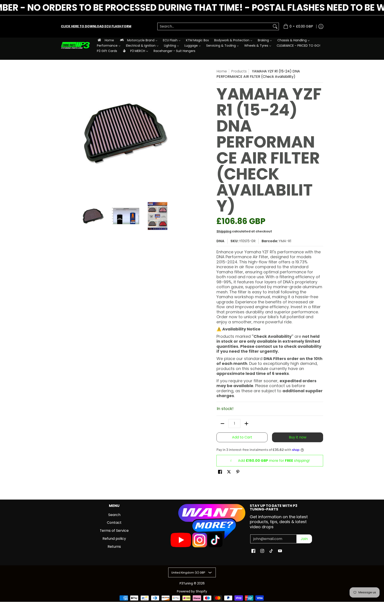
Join (304, 538)
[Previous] (64, 133)
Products (239, 71)
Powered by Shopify (192, 591)
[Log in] (320, 26)
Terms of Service (114, 530)
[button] (220, 472)
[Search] (275, 26)
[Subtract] (222, 424)
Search (114, 514)
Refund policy (114, 538)
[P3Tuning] (75, 45)
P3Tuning (186, 583)
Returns (114, 546)
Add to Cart (242, 437)
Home (221, 71)
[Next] (187, 133)
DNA (220, 241)
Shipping (223, 231)
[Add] (246, 424)
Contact (114, 522)
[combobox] (215, 26)
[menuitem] (105, 40)
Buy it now (297, 437)
